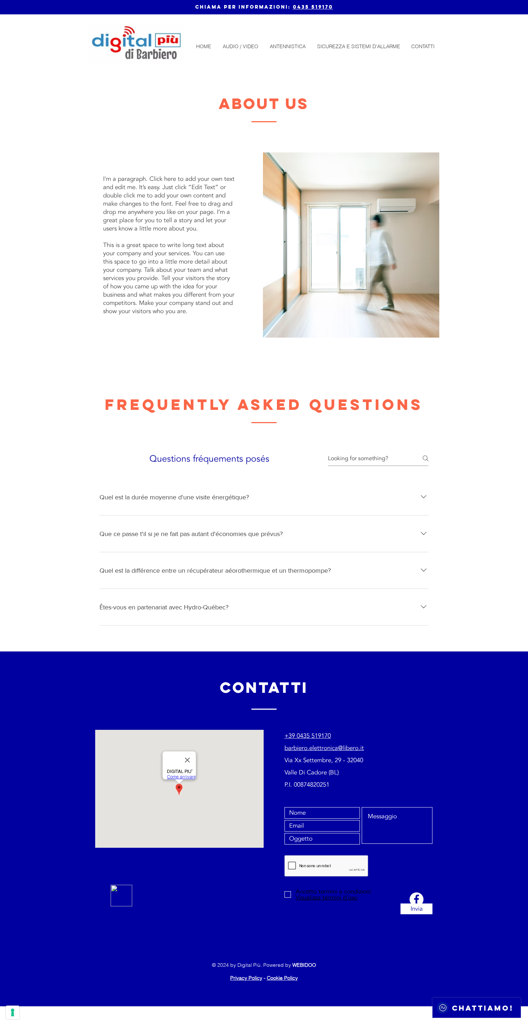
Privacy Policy (246, 978)
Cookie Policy (282, 978)
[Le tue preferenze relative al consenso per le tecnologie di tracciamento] (12, 1012)
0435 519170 (313, 7)
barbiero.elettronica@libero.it (324, 748)
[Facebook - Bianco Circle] (416, 899)
